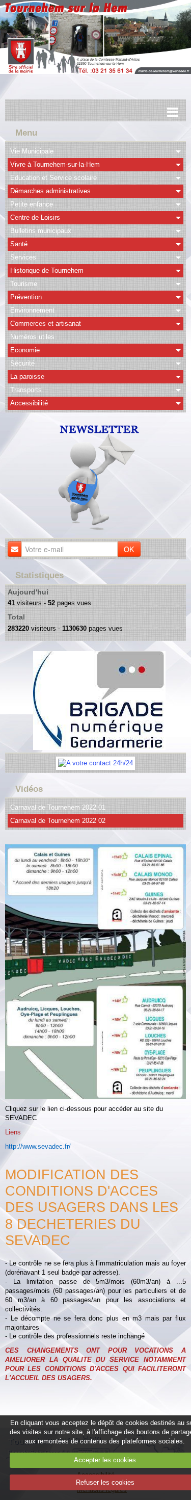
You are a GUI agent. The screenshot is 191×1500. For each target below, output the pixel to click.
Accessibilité (29, 403)
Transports (26, 390)
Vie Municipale (31, 151)
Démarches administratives (50, 191)
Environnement (32, 310)
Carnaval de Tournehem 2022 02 (57, 820)
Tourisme (23, 284)
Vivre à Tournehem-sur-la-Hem (55, 164)
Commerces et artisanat (45, 323)
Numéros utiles (32, 337)
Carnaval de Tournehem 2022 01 (57, 807)
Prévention (26, 297)
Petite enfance (31, 204)
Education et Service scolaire (53, 178)
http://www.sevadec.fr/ (38, 1146)
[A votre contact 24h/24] (95, 762)
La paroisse (27, 376)
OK (129, 549)
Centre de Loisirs (35, 217)
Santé (19, 244)
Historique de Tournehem (47, 270)
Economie (25, 350)
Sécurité (22, 363)
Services (23, 257)
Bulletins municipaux (40, 231)
